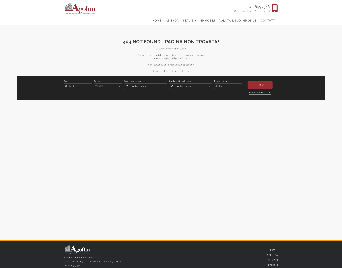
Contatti (268, 20)
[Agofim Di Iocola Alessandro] (80, 8)
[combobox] (108, 86)
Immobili (208, 20)
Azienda (172, 20)
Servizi (273, 260)
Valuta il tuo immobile (237, 20)
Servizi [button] (188, 20)
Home (156, 20)
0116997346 (259, 7)
